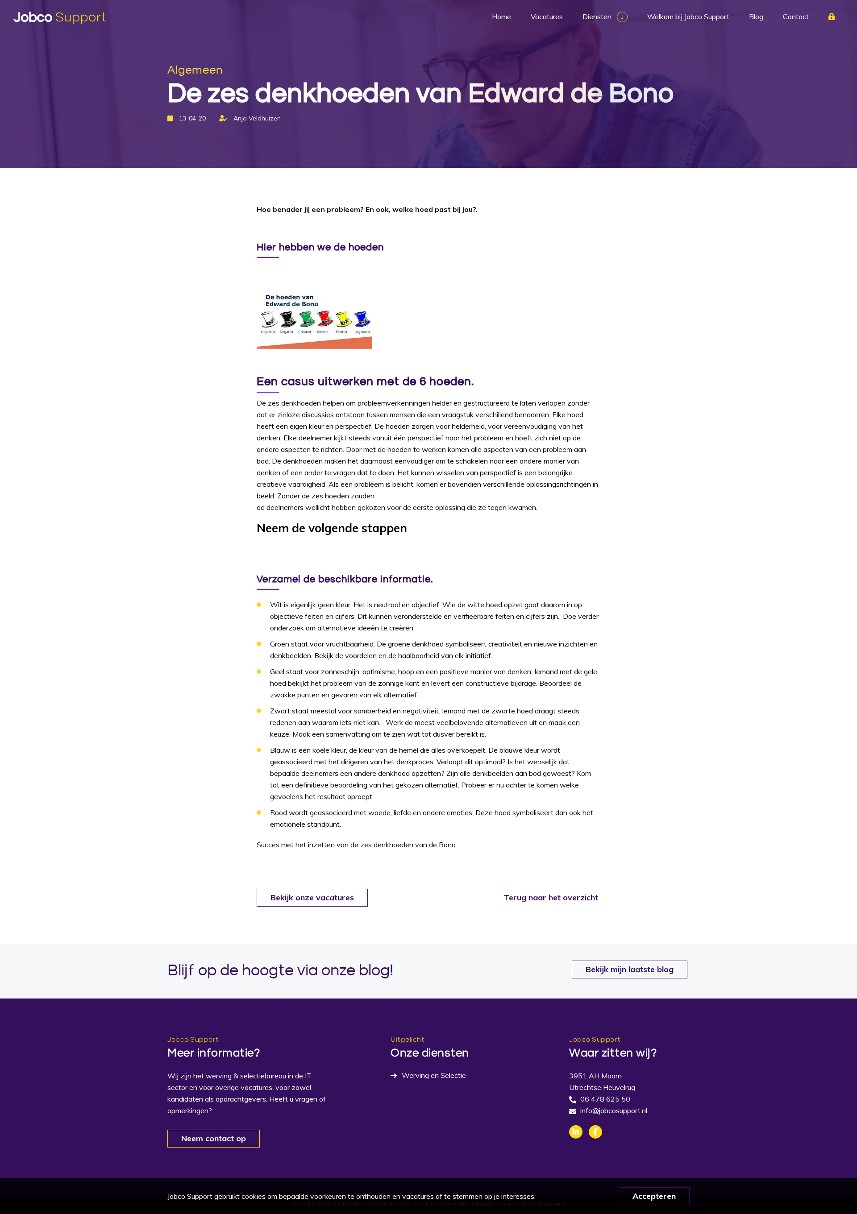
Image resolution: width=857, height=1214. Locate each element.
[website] (59, 18)
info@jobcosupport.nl (613, 1110)
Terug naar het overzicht (550, 897)
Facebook (595, 1132)
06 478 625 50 (605, 1098)
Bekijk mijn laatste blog (630, 969)
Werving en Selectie (434, 1075)
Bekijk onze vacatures (312, 897)
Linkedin (575, 1132)
